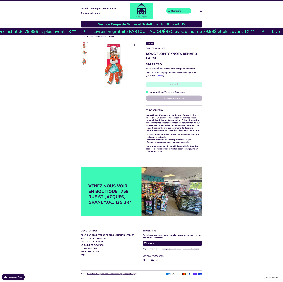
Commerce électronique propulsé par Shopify (118, 274)
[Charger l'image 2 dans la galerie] (84, 53)
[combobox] (178, 11)
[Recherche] (168, 11)
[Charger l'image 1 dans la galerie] (84, 45)
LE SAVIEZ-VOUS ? (89, 248)
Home (83, 36)
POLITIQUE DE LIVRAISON (93, 238)
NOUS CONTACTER (90, 251)
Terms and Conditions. (174, 92)
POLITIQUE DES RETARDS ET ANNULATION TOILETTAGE (107, 235)
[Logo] (141, 11)
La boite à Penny (93, 274)
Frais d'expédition (156, 68)
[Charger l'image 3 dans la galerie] (84, 61)
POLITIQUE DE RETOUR (92, 241)
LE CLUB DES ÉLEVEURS (92, 245)
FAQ (83, 255)
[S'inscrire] (199, 243)
